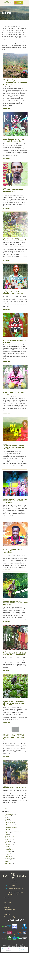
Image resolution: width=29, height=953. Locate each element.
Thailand (7, 856)
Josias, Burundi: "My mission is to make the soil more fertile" (14, 654)
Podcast (7, 846)
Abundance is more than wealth (15, 240)
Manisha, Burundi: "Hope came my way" (14, 393)
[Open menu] (25, 3)
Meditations (8, 839)
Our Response (9, 843)
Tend (6, 854)
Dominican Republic (10, 827)
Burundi (11, 79)
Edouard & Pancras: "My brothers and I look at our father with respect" (15, 602)
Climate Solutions (9, 824)
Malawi (7, 838)
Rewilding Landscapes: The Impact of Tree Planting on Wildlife (13, 447)
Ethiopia (14, 734)
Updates (7, 859)
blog (4, 786)
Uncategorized (9, 858)
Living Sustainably (10, 138)
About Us (6, 897)
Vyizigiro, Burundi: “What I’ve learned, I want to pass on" (14, 292)
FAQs (5, 904)
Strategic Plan (7, 902)
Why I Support (9, 863)
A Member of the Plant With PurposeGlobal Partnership (14, 881)
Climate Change (9, 822)
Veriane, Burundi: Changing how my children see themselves (13, 550)
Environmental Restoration (12, 831)
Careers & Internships (9, 909)
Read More (6, 108)
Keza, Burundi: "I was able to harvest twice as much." (14, 140)
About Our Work (6, 79)
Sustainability (8, 851)
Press (6, 848)
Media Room (7, 907)
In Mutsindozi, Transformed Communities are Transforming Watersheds (15, 82)
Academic (7, 816)
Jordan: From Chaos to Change (15, 788)
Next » (6, 808)
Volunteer (6, 912)
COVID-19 (7, 826)
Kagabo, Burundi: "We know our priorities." (15, 341)
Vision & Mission (8, 900)
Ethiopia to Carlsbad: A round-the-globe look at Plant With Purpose (14, 737)
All (5, 817)
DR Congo (15, 238)
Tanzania (7, 853)
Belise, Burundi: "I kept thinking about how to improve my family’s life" (15, 500)
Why (6, 861)
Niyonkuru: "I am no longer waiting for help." (13, 190)
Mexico (18, 734)
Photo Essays (22, 734)
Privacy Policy (7, 914)
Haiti (18, 238)
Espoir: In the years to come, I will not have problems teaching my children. (15, 703)
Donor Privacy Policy (9, 917)
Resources (8, 849)
